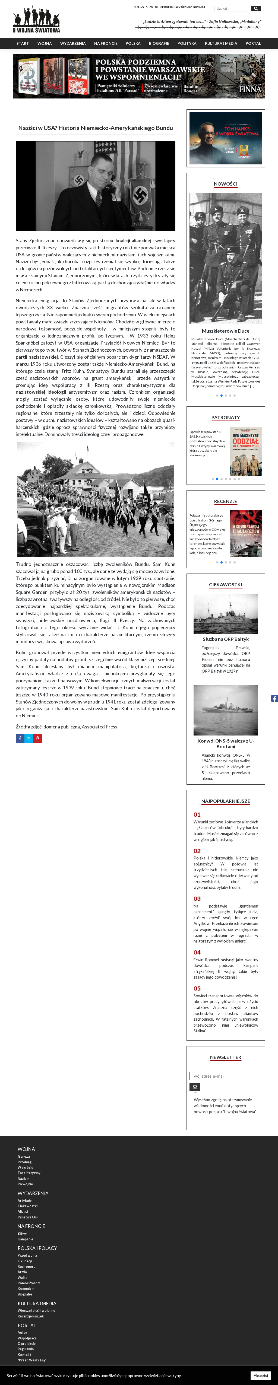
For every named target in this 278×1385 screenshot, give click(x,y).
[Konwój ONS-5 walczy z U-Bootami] (226, 651)
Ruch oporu (26, 1208)
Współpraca (184, 6)
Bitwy (22, 1175)
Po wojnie (25, 1125)
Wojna (44, 43)
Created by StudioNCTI (211, 1320)
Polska (133, 43)
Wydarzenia (73, 43)
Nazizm (23, 1120)
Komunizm (26, 1230)
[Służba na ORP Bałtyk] (226, 555)
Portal (253, 43)
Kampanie (25, 1181)
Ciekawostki (27, 1147)
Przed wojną (27, 1197)
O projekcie (167, 6)
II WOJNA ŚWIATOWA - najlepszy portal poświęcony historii (68, 1320)
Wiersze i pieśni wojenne (36, 1252)
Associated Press (99, 727)
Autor (154, 6)
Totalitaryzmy (29, 1114)
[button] (217, 322)
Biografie (159, 43)
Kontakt (199, 6)
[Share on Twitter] (28, 738)
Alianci (23, 1153)
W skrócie (25, 1109)
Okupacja (25, 1203)
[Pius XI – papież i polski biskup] (225, 238)
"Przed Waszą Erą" (32, 1302)
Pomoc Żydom (29, 1224)
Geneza (24, 1098)
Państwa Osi (27, 1159)
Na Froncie (106, 43)
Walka (22, 1219)
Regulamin (26, 1290)
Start (23, 43)
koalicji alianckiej (133, 240)
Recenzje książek (31, 1258)
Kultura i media (221, 43)
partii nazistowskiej (37, 357)
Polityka (187, 43)
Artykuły (25, 1142)
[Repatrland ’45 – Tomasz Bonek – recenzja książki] (246, 460)
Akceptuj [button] (261, 1375)
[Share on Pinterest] (37, 738)
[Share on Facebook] (20, 738)
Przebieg (24, 1103)
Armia (22, 1213)
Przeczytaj (141, 6)
